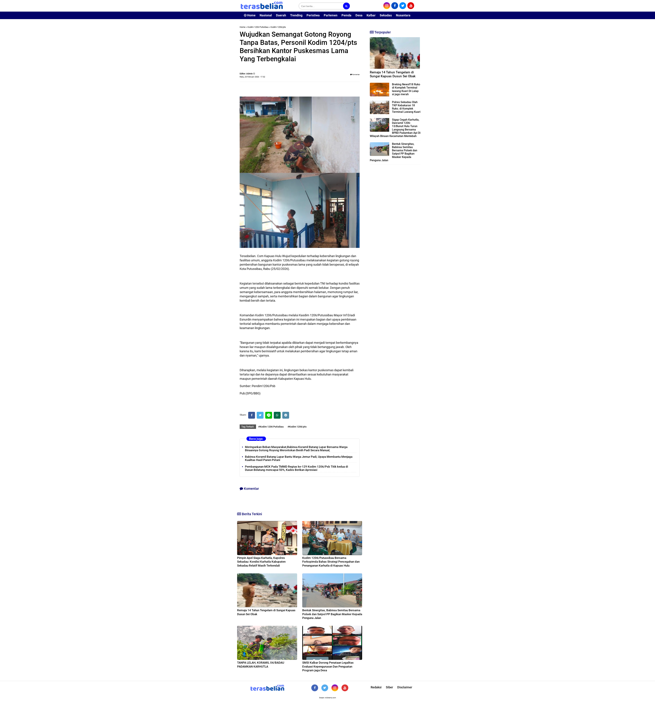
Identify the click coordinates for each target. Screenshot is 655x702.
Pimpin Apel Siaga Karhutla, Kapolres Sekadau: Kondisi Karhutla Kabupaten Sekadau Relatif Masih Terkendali (261, 561)
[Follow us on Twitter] (324, 687)
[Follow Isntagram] (334, 687)
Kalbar (371, 15)
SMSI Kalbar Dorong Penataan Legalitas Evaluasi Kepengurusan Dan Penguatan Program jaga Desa (328, 666)
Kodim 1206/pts (278, 27)
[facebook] (394, 5)
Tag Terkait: (247, 426)
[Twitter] (260, 415)
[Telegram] (285, 415)
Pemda (346, 15)
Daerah (281, 15)
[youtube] (410, 5)
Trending (296, 15)
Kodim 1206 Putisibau (258, 27)
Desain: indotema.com (327, 698)
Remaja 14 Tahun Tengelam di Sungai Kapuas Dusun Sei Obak (393, 74)
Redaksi (376, 687)
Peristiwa (313, 15)
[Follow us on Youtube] (344, 687)
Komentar (356, 74)
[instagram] (386, 5)
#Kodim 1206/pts (297, 426)
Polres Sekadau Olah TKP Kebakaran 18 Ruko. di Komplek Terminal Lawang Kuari (406, 107)
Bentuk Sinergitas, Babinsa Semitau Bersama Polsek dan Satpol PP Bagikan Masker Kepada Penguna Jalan (332, 614)
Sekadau (386, 15)
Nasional (266, 15)
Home (251, 15)
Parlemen (330, 15)
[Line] (268, 415)
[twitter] (402, 5)
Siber (389, 687)
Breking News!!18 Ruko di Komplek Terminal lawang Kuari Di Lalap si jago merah (406, 89)
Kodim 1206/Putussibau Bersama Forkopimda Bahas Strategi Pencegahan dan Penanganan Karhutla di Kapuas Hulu (331, 561)
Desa (358, 15)
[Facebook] (251, 415)
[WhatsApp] (277, 415)
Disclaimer (404, 687)
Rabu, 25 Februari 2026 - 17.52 (252, 77)
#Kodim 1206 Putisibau (271, 426)
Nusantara (403, 15)
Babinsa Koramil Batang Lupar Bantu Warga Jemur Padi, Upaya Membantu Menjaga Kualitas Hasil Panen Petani (298, 458)
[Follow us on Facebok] (314, 687)
